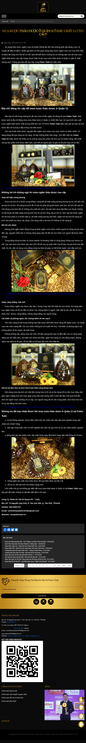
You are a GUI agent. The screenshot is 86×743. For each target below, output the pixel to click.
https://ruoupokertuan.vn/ (16, 636)
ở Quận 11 (67, 411)
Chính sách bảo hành (9, 701)
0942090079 (11, 622)
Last (69, 565)
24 (59, 565)
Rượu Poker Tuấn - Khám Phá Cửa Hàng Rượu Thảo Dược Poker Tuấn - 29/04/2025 (28, 548)
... (50, 565)
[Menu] (4, 16)
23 (54, 565)
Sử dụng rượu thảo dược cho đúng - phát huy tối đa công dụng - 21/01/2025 (26, 553)
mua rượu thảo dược (32, 120)
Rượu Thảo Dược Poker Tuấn (32, 734)
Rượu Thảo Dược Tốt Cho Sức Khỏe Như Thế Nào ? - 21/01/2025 (23, 555)
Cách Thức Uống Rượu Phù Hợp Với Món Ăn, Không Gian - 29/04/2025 (25, 544)
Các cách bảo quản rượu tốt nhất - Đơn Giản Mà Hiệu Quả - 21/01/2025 (25, 557)
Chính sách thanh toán (9, 691)
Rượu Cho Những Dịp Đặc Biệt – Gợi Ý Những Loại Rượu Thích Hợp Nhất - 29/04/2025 (29, 542)
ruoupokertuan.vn (18, 514)
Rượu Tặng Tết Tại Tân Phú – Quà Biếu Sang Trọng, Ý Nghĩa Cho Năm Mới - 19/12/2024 (30, 561)
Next (63, 565)
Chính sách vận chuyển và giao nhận (14, 694)
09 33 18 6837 (19, 628)
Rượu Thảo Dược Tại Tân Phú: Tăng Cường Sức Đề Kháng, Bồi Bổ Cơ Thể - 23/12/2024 (29, 559)
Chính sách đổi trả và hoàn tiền (12, 698)
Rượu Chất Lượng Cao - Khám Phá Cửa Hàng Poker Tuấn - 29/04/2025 (25, 546)
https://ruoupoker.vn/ (32, 636)
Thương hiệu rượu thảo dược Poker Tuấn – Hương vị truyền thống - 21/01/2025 (27, 550)
